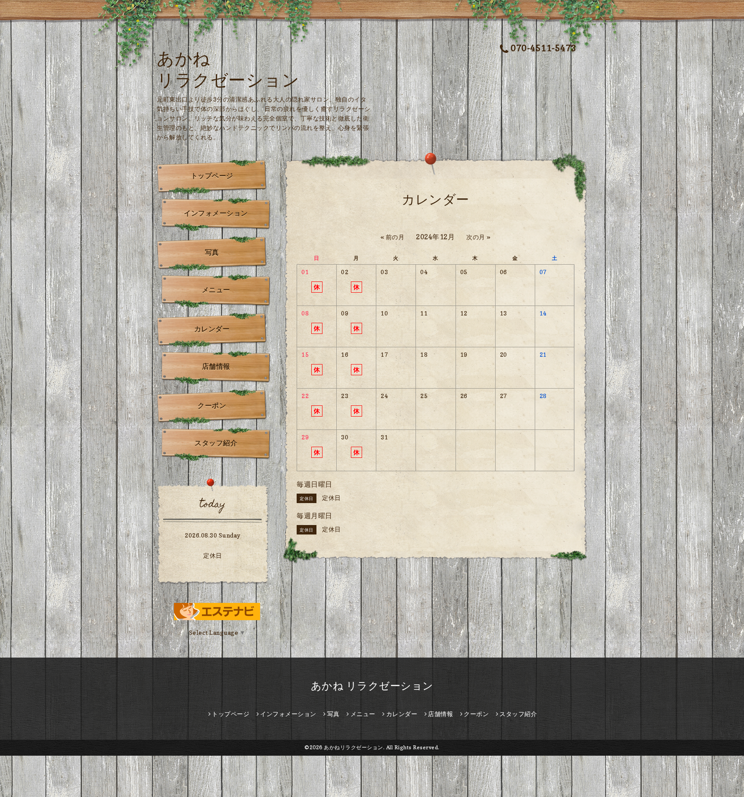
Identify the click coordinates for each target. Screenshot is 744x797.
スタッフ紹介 (216, 443)
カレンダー (212, 328)
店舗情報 (216, 366)
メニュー (216, 289)
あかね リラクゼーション (372, 686)
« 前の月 (393, 237)
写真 (212, 252)
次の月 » (478, 237)
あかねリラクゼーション (353, 747)
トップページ (212, 175)
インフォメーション (216, 213)
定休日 (212, 555)
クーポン (212, 405)
